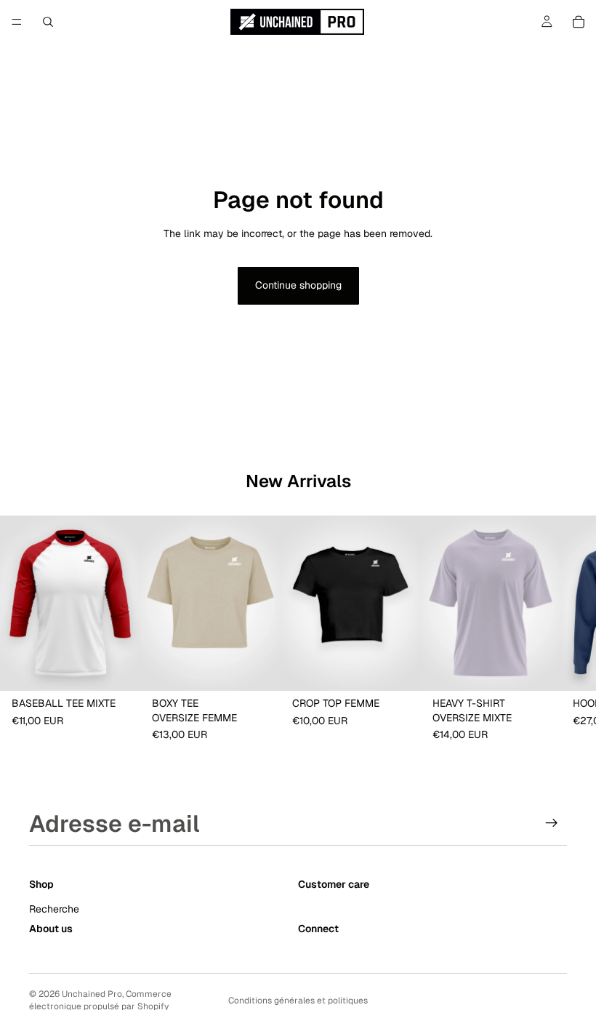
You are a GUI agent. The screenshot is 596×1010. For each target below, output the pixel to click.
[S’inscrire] (551, 823)
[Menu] (16, 22)
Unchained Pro (92, 994)
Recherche (54, 908)
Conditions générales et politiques (298, 1000)
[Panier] (579, 22)
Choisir (130, 668)
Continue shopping (298, 285)
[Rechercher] (48, 22)
